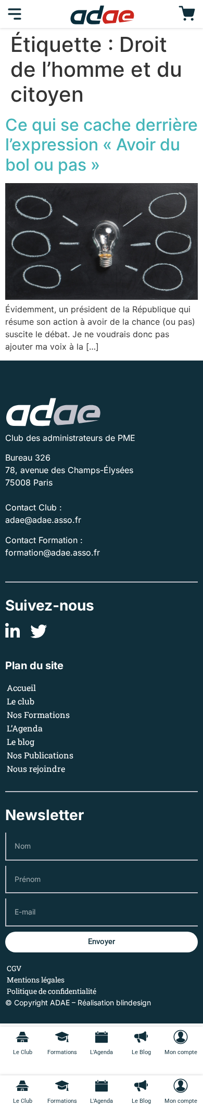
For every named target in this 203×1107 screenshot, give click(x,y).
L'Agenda (101, 1101)
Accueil (21, 687)
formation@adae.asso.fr (52, 552)
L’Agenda (25, 728)
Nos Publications (40, 755)
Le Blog (141, 1101)
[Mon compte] (180, 1086)
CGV (14, 968)
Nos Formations (38, 714)
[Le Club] (22, 1086)
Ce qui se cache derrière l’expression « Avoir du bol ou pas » (101, 145)
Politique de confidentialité (51, 991)
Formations (62, 1101)
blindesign (133, 1002)
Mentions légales (36, 980)
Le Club (22, 1101)
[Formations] (62, 1086)
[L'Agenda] (101, 1086)
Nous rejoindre (36, 768)
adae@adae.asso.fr (43, 520)
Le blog (20, 741)
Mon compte (180, 1101)
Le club (20, 701)
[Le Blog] (141, 1086)
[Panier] (187, 14)
